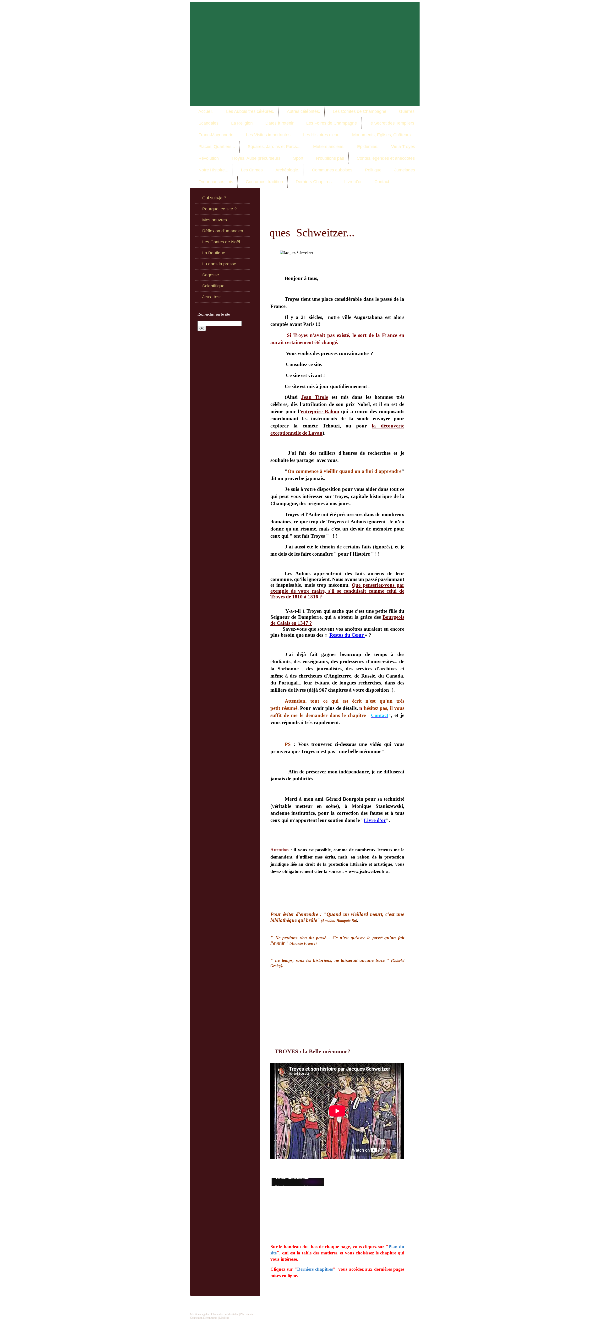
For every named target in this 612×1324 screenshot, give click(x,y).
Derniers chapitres (315, 1269)
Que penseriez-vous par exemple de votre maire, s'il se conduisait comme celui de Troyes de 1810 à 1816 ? (337, 591)
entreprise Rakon (320, 411)
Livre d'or (375, 820)
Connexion (196, 1317)
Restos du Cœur (347, 635)
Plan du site (246, 1314)
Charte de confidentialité (224, 1314)
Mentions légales (199, 1314)
